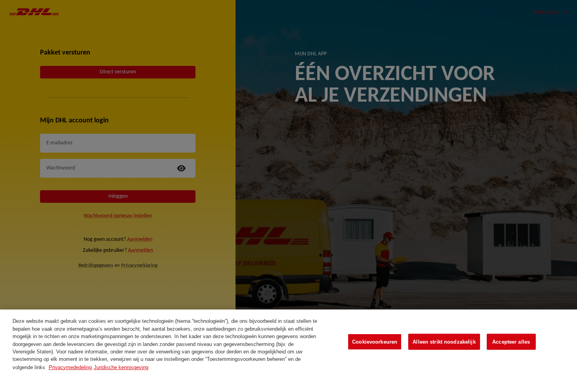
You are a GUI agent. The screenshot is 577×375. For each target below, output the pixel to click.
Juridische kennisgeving (121, 367)
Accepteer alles (511, 341)
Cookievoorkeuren (374, 341)
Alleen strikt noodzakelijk (444, 341)
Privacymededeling (70, 367)
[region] (288, 342)
